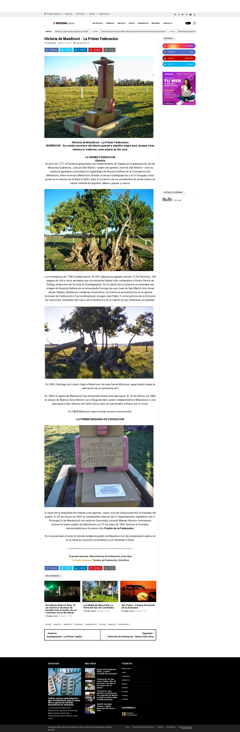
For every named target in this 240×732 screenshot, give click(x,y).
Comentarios (131, 715)
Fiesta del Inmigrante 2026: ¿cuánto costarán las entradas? (151, 31)
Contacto (167, 23)
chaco (124, 672)
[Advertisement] (120, 5)
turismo (125, 699)
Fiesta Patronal (187, 728)
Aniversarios (171, 727)
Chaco (131, 23)
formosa (125, 687)
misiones (125, 691)
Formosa (110, 23)
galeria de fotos (91, 624)
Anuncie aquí (104, 14)
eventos (124, 31)
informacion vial (183, 31)
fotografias (78, 624)
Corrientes (143, 23)
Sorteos (92, 14)
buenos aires (126, 668)
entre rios (57, 624)
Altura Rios (80, 14)
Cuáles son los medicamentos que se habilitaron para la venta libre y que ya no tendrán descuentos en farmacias (64, 701)
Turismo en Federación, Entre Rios (111, 560)
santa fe (125, 695)
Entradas (130, 713)
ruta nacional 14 (82, 43)
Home (127, 727)
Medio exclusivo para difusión (143, 727)
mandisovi (112, 624)
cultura (48, 624)
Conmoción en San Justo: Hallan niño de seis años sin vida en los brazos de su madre (84, 31)
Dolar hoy (68, 14)
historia (103, 624)
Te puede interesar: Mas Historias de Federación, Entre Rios (100, 556)
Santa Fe (121, 23)
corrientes (126, 676)
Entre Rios (97, 23)
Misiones (156, 23)
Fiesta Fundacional (185, 727)
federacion (67, 624)
